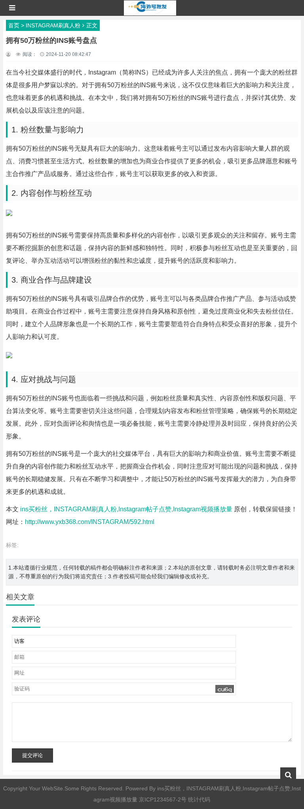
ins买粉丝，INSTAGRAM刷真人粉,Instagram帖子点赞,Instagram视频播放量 (126, 509)
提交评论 (32, 755)
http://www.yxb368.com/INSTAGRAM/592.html (89, 521)
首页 (13, 25)
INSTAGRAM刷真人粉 (53, 25)
